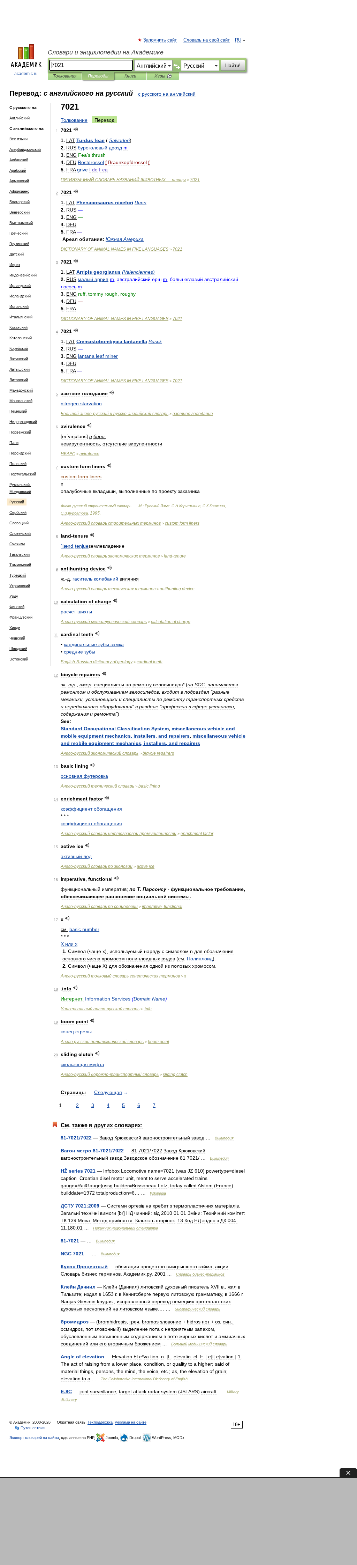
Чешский (17, 638)
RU (238, 40)
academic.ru (26, 73)
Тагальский (19, 554)
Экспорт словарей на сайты (34, 1437)
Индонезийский (23, 275)
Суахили (17, 544)
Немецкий (18, 411)
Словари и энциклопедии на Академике (106, 52)
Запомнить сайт (160, 40)
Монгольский (20, 401)
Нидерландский (23, 422)
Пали (13, 443)
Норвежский (20, 432)
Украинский (19, 586)
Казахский (18, 327)
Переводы (98, 76)
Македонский (21, 390)
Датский (16, 254)
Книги (130, 76)
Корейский (18, 348)
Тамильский (20, 565)
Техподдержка (100, 1422)
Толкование (74, 120)
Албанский (18, 160)
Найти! (233, 65)
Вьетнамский (21, 223)
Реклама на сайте (130, 1422)
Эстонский (18, 659)
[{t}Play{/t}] (75, 129)
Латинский (18, 359)
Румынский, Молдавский (20, 488)
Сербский (17, 512)
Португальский (22, 474)
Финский (16, 607)
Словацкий (19, 523)
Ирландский (20, 285)
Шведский (18, 649)
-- (114, 413)
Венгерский (19, 212)
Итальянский (20, 317)
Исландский (20, 296)
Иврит (14, 265)
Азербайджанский (25, 149)
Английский (19, 118)
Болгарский (19, 202)
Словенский (20, 533)
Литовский (18, 380)
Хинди (14, 628)
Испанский (19, 306)
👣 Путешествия (30, 1428)
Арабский (17, 170)
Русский (16, 502)
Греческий (18, 233)
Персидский (20, 453)
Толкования (64, 76)
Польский (17, 464)
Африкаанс (19, 191)
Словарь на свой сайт (206, 40)
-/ (76, 1137)
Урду (13, 596)
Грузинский (19, 244)
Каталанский (20, 338)
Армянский (19, 181)
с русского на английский (167, 94)
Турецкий (17, 575)
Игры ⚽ (163, 76)
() (138, 272)
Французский (20, 617)
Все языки (18, 139)
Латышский (19, 369)
